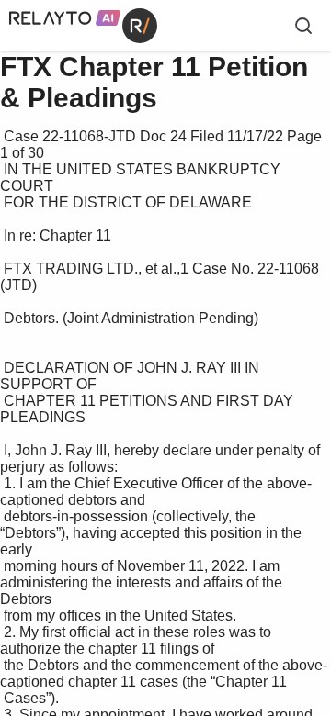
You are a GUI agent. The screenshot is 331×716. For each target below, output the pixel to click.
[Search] (303, 25)
